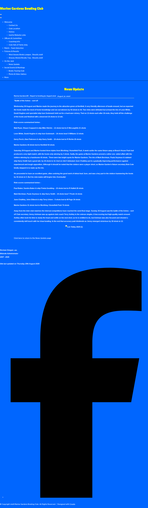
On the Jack (9, 61)
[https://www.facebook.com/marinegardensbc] (76, 496)
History (11, 32)
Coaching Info (14, 42)
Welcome (8, 22)
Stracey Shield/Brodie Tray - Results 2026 (26, 58)
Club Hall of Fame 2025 (18, 45)
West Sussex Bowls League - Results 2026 (26, 55)
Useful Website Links (17, 35)
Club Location (14, 28)
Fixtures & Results (11, 51)
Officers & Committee (13, 38)
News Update (14, 64)
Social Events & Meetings (14, 68)
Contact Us (13, 25)
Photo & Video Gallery (17, 74)
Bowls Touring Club (16, 71)
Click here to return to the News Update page (32, 238)
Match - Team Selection (14, 48)
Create (72, 504)
